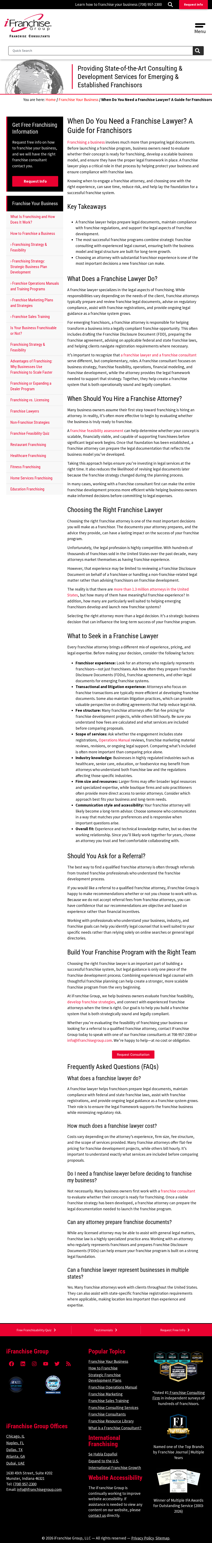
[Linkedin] (23, 1364)
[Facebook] (11, 1364)
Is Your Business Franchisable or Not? (33, 330)
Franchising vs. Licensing (29, 400)
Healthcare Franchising (28, 455)
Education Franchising (27, 489)
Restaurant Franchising (28, 444)
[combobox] (100, 50)
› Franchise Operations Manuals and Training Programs (34, 286)
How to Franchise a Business (32, 233)
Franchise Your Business (78, 99)
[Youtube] (45, 1364)
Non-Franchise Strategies (30, 422)
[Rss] (68, 1364)
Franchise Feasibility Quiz (29, 433)
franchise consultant (178, 1190)
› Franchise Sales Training (30, 316)
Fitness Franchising (25, 466)
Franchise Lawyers (24, 411)
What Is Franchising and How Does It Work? (32, 219)
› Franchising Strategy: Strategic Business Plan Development (28, 267)
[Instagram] (34, 1364)
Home (51, 99)
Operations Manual (114, 740)
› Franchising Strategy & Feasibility (28, 247)
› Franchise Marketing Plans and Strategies (31, 303)
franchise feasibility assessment (96, 430)
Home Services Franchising (31, 478)
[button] (200, 24)
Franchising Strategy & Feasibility (27, 347)
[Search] (198, 50)
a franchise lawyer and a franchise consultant (158, 354)
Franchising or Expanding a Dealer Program (30, 386)
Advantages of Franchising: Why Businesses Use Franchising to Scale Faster (31, 366)
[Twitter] (57, 1364)
